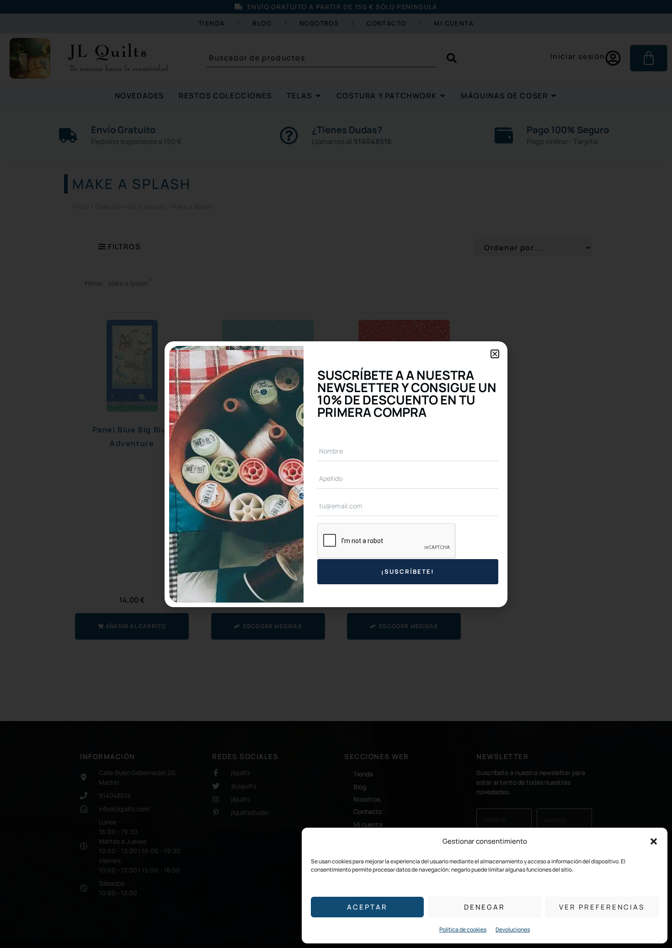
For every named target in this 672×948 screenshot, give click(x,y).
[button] (653, 841)
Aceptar (367, 907)
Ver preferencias (602, 907)
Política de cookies (462, 929)
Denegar (484, 907)
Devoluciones (513, 929)
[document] (336, 474)
